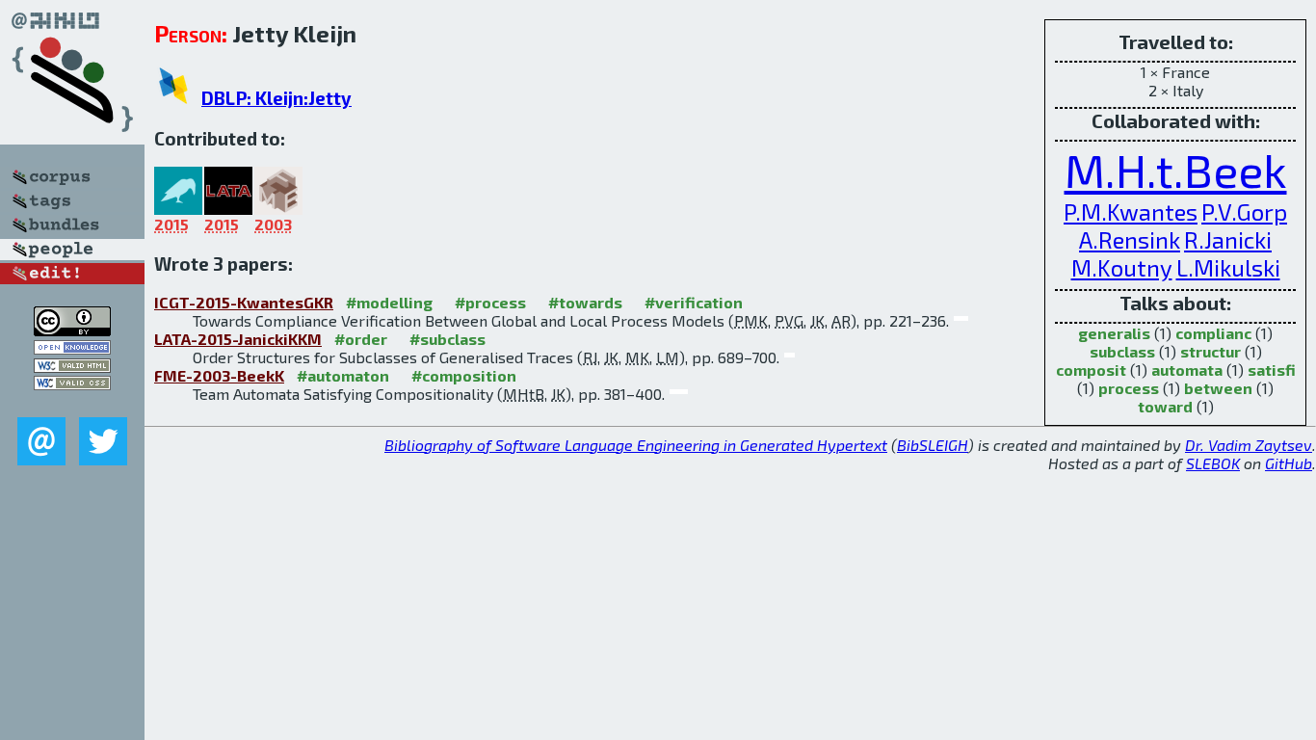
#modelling (389, 302)
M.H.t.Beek (1176, 170)
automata (1187, 369)
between (1218, 388)
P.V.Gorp (1244, 211)
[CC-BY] (72, 330)
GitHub (1288, 463)
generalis (1114, 333)
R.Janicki (1228, 239)
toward (1165, 406)
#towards (585, 302)
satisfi (1272, 369)
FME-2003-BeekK (219, 375)
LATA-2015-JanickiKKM (238, 339)
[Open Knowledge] (72, 348)
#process (490, 302)
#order (360, 339)
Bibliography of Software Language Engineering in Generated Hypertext (635, 445)
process (1128, 388)
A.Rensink (1129, 239)
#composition (463, 375)
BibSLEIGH (932, 445)
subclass (1122, 351)
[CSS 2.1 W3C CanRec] (72, 403)
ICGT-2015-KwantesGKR (243, 302)
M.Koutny (1121, 267)
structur (1210, 351)
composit (1091, 369)
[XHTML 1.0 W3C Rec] (72, 366)
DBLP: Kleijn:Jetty (276, 98)
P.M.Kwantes (1131, 211)
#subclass (447, 339)
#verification (694, 302)
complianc (1213, 333)
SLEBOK (1213, 463)
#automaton (343, 375)
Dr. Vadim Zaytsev (1248, 445)
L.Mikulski (1228, 267)
